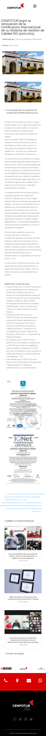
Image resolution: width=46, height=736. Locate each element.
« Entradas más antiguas (14, 654)
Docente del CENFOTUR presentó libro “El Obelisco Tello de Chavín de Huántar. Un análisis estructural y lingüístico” (23, 556)
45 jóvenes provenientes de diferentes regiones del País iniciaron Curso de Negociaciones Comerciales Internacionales (23, 640)
